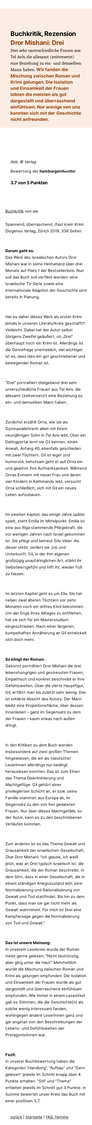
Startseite (33, 1117)
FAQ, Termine (57, 1117)
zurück (16, 1117)
